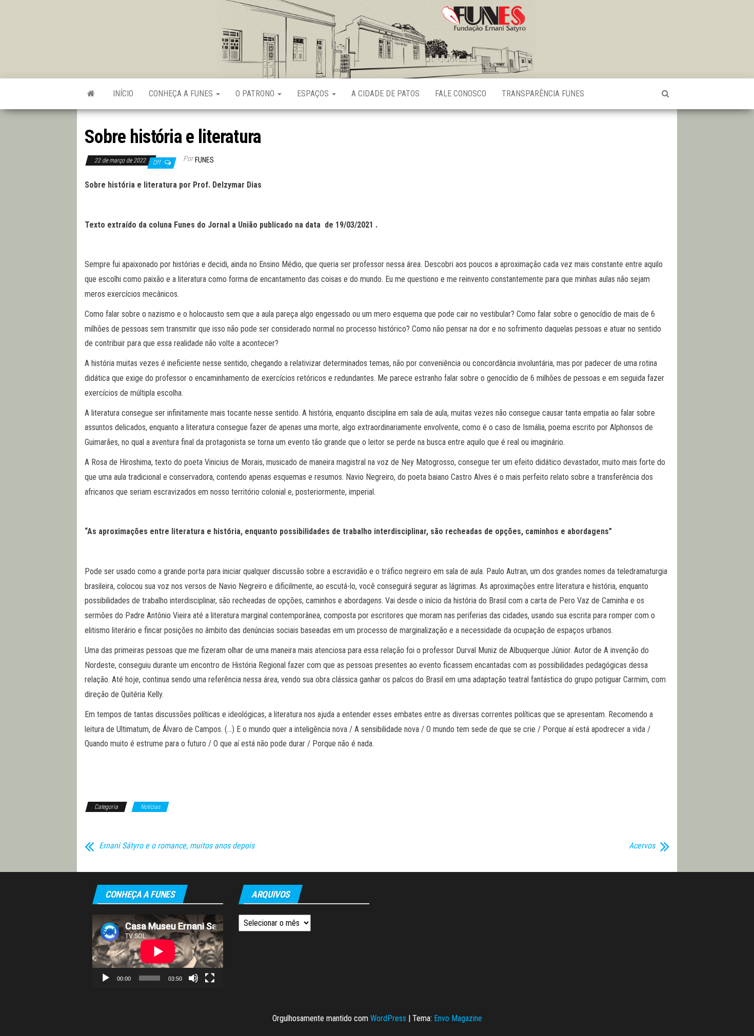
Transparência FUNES (543, 93)
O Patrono (255, 93)
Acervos (642, 845)
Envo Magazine (458, 1018)
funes (204, 160)
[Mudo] (193, 978)
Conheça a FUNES (182, 93)
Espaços (314, 93)
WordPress (388, 1018)
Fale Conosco (460, 93)
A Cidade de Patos (385, 93)
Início (123, 93)
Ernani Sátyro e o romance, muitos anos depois (176, 845)
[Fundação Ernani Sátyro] (91, 93)
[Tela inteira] (210, 978)
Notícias (150, 806)
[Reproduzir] (106, 978)
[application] (157, 951)
